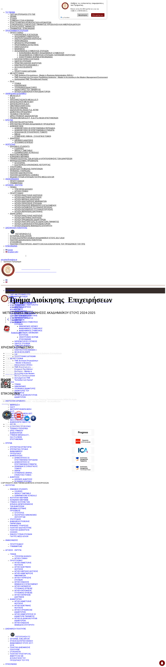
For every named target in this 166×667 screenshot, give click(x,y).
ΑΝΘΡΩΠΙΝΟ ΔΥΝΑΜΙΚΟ (15, 94)
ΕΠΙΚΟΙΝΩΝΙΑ (11, 246)
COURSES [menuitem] (18, 491)
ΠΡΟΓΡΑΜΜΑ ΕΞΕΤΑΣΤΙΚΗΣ (26, 45)
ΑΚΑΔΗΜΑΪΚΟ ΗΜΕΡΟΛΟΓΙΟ (26, 37)
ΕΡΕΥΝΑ (9, 120)
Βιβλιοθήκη (9, 363)
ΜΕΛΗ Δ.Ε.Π (15, 96)
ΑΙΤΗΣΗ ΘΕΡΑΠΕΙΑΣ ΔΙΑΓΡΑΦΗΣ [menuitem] (22, 596)
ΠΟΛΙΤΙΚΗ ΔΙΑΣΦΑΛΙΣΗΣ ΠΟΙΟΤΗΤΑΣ (26, 240)
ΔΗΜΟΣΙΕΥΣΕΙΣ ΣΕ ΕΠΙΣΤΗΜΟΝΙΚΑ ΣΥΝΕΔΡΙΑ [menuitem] (25, 463)
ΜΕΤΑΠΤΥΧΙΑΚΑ (17, 73)
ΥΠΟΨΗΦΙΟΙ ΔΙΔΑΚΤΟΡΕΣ (25, 87)
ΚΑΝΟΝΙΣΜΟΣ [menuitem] (20, 386)
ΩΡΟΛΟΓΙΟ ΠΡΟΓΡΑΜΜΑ (25, 43)
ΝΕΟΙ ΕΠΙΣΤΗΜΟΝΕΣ (19, 108)
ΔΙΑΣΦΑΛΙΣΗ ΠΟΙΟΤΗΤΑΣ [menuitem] (15, 629)
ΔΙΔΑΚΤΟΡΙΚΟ (16, 213)
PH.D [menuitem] (12, 382)
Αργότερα (82, 15)
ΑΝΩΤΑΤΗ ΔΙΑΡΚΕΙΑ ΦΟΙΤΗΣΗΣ (27, 39)
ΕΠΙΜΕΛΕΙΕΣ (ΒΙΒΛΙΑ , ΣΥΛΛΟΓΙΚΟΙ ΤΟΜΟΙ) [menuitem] (23, 474)
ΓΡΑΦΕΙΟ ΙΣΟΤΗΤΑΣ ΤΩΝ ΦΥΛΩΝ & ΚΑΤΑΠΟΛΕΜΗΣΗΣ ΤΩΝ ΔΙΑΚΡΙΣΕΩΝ (41, 159)
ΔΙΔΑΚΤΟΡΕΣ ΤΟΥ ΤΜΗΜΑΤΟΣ (27, 89)
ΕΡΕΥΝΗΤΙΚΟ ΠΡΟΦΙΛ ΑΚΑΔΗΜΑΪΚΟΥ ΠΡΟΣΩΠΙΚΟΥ (32, 124)
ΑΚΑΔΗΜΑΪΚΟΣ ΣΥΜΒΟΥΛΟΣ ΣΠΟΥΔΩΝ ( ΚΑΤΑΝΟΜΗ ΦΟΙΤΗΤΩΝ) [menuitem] (30, 333)
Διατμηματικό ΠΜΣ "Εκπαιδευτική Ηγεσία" (31, 79)
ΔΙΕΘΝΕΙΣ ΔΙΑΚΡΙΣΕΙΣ (23, 140)
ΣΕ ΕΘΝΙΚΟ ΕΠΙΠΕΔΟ (23, 142)
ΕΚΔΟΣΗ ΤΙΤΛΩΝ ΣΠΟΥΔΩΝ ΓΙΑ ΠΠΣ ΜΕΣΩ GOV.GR (32, 177)
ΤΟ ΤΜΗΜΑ (10, 12)
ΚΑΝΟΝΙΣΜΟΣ (20, 85)
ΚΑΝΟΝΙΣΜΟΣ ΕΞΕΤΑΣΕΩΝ (26, 35)
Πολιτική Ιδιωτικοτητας (14, 424)
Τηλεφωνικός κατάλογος (15, 372)
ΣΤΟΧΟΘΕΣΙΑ (16, 242)
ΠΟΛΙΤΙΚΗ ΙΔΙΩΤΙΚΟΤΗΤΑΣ (21, 173)
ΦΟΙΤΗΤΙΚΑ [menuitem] (10, 485)
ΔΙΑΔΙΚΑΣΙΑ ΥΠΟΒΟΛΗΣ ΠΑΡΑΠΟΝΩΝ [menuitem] (20, 522)
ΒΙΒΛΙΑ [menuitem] (17, 471)
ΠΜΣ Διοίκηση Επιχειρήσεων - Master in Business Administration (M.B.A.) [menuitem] (26, 363)
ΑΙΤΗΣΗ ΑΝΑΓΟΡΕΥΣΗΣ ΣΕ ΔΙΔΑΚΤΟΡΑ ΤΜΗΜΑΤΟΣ (36, 222)
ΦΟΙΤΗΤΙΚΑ (10, 144)
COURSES (19, 148)
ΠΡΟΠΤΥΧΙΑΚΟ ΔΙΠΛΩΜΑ (25, 71)
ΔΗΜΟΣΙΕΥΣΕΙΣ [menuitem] (16, 456)
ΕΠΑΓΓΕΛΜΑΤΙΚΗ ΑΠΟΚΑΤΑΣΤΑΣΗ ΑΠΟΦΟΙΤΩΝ (30, 22)
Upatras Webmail (12, 355)
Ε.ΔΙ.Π (12, 98)
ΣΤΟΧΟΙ (13, 18)
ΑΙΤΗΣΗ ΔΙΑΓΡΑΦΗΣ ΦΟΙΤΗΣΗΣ (28, 197)
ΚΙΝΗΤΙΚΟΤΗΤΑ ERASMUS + (26, 65)
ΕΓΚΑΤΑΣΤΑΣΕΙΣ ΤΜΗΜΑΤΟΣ (22, 26)
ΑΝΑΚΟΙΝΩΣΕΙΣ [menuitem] (11, 540)
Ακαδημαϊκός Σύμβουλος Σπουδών (41, 256)
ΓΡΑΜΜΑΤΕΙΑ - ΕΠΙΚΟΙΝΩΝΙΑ (22, 28)
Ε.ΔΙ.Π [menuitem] (12, 407)
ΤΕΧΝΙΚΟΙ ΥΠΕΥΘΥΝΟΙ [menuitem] (19, 428)
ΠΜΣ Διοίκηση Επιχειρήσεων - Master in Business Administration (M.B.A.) (43, 75)
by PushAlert (65, 17)
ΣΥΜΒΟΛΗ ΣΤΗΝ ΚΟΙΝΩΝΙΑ (22, 20)
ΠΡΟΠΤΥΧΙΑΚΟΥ (17, 181)
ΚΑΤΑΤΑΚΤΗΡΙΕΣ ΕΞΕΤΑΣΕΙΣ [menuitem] (25, 341)
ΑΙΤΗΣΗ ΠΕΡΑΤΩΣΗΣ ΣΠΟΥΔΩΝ (28, 203)
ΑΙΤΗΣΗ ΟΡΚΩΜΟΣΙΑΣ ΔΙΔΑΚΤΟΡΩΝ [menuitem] (23, 611)
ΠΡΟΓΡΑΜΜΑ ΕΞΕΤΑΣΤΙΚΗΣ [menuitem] (25, 316)
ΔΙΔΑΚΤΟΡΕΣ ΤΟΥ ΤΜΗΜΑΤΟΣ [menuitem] (21, 392)
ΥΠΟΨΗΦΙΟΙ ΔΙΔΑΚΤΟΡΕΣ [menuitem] (24, 388)
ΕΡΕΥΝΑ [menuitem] (8, 443)
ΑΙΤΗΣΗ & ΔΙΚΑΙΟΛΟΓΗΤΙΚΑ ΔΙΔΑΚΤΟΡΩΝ (32, 91)
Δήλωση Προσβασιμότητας (16, 426)
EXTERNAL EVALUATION (21, 236)
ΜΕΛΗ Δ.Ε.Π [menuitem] (15, 405)
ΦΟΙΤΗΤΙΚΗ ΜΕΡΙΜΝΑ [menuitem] (19, 498)
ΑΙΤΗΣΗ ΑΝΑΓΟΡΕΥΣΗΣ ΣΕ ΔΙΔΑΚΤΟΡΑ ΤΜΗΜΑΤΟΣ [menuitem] (25, 615)
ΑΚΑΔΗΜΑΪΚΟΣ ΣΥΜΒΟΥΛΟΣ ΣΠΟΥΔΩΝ (31, 51)
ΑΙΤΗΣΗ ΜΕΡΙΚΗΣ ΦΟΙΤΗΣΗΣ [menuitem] (26, 571)
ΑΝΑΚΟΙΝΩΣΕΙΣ (21, 41)
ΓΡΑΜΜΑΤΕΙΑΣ (16, 183)
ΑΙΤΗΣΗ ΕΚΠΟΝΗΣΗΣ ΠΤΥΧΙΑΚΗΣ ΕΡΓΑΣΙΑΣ (33, 209)
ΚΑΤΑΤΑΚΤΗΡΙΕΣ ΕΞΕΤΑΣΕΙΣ (26, 59)
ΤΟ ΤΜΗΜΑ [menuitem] (10, 290)
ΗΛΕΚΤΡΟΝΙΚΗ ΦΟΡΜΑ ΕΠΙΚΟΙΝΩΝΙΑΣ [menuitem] (28, 338)
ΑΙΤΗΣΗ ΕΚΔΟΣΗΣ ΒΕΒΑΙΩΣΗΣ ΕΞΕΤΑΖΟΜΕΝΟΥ (35, 205)
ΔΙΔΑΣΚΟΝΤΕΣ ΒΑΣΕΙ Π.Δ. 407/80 (24, 110)
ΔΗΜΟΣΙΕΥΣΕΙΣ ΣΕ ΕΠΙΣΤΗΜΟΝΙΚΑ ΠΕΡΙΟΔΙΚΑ (34, 128)
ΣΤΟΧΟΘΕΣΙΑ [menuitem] (15, 652)
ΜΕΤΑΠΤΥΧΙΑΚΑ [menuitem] (16, 358)
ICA (16, 69)
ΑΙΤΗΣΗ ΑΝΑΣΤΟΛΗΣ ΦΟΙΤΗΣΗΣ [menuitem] (22, 564)
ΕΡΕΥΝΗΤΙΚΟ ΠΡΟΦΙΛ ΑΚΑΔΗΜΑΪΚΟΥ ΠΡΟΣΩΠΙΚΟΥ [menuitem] (19, 451)
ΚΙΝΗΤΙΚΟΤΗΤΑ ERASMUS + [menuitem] (25, 350)
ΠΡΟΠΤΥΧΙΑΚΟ (16, 33)
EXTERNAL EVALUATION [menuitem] (19, 639)
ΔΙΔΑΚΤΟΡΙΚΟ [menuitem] (16, 599)
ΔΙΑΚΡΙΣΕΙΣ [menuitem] (14, 477)
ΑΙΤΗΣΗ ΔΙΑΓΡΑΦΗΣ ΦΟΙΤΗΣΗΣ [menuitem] (22, 568)
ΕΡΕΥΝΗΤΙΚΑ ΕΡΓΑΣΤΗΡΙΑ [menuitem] (20, 447)
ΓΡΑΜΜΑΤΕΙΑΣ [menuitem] (16, 546)
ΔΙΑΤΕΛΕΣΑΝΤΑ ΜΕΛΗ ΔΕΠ (21, 102)
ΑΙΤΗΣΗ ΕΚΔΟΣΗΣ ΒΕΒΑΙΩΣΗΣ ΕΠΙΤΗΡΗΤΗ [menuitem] (24, 624)
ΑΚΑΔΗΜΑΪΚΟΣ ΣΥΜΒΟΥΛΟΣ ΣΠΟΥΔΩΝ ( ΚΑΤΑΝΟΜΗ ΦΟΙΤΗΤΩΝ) (47, 55)
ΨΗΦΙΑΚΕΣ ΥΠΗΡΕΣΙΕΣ (20, 171)
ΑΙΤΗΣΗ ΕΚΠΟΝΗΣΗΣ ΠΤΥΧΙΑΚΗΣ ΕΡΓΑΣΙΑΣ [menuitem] (23, 592)
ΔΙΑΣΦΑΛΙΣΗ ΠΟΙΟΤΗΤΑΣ (16, 228)
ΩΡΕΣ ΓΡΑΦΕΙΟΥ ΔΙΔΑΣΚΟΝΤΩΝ (24, 116)
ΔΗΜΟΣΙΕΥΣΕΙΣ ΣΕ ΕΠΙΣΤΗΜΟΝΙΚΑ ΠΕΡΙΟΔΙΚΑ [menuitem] (25, 459)
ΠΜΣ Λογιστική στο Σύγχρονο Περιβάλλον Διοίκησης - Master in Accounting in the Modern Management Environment (61, 77)
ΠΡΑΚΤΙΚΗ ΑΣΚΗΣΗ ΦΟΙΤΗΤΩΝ (27, 63)
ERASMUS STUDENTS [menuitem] (19, 489)
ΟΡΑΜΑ (13, 16)
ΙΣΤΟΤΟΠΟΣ (19, 163)
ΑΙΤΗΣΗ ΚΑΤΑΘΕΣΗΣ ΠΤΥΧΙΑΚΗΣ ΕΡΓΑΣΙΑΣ (33, 207)
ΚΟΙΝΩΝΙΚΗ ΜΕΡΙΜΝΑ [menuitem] (19, 500)
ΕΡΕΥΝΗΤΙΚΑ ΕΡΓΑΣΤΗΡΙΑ (21, 122)
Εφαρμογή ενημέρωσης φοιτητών (18, 376)
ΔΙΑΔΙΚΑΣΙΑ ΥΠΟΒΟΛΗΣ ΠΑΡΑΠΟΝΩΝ (26, 169)
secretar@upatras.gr (9, 260)
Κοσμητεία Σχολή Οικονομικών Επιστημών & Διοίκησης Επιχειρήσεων (33, 353)
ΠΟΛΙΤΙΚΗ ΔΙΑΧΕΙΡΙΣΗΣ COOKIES (24, 175)
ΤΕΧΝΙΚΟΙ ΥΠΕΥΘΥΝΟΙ (19, 114)
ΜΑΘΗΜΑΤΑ (19, 49)
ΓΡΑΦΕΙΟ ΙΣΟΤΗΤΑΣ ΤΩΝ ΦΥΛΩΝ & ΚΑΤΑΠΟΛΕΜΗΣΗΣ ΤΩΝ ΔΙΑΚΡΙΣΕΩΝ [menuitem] (21, 504)
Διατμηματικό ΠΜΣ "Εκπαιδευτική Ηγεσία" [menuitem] (23, 379)
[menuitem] (20, 637)
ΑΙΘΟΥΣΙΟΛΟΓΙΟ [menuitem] (21, 318)
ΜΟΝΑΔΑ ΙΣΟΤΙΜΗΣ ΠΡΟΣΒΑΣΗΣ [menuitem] (18, 509)
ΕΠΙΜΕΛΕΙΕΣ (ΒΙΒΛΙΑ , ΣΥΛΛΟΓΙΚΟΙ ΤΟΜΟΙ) (32, 136)
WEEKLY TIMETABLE (23, 150)
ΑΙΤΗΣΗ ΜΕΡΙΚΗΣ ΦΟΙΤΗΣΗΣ (27, 199)
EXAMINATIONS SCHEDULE (26, 152)
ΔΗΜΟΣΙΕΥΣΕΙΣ (16, 126)
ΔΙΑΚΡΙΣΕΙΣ (15, 138)
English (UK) (12, 252)
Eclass (8, 361)
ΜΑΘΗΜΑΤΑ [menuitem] (19, 320)
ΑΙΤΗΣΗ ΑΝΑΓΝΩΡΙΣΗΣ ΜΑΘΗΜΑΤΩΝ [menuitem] (23, 574)
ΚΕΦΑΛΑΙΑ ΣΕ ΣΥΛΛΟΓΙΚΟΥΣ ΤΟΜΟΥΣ (30, 132)
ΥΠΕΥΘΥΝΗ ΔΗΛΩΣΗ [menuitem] (22, 556)
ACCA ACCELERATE (23, 67)
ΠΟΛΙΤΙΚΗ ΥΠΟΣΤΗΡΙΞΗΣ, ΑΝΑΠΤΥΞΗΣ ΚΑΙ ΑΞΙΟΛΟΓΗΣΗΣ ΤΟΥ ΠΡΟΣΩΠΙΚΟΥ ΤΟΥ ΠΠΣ (47, 244)
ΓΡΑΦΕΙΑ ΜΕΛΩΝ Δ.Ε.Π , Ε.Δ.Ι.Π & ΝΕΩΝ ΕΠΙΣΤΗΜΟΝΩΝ (34, 118)
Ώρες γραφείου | (7, 3)
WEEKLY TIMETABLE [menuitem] (22, 493)
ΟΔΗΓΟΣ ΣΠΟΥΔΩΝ (22, 61)
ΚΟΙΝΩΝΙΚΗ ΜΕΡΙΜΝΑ (19, 157)
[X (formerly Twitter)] (8, 320)
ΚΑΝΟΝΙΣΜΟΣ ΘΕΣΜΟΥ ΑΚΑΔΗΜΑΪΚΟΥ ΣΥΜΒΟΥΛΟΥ (41, 53)
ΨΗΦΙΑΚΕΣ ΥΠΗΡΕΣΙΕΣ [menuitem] (19, 526)
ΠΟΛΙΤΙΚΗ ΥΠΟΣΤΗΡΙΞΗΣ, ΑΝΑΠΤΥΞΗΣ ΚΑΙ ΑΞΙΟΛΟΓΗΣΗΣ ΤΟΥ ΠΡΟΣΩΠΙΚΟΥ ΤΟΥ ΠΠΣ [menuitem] (20, 657)
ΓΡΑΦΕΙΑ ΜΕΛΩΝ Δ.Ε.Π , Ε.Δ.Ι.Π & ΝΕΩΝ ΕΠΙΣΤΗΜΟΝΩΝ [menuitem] (19, 437)
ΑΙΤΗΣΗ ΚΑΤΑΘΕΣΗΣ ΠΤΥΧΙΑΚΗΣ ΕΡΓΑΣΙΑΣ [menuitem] (23, 587)
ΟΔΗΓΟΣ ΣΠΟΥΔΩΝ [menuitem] (22, 343)
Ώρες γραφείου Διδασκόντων (13, 256)
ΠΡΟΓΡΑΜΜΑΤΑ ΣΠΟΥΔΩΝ (16, 31)
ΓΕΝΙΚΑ (17, 83)
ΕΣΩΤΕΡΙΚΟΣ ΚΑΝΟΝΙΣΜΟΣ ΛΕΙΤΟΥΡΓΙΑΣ (32, 165)
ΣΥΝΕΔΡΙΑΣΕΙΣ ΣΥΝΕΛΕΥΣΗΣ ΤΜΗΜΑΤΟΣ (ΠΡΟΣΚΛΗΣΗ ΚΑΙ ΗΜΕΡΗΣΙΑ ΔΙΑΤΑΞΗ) (45, 24)
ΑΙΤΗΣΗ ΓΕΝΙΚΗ (21, 191)
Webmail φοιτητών (12, 357)
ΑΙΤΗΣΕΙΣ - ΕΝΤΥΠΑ (14, 185)
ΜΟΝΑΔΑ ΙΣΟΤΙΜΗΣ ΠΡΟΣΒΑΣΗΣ (24, 161)
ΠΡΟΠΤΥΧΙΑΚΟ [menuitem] (16, 560)
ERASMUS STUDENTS (20, 146)
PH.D (12, 81)
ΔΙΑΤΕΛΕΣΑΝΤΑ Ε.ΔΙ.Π (19, 104)
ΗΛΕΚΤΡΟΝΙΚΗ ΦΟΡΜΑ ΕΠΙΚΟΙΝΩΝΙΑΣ (36, 57)
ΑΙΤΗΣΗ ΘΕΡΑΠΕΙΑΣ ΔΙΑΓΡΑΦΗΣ (28, 211)
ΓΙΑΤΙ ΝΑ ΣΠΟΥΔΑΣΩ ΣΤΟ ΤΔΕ (22, 14)
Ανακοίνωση (16, 333)
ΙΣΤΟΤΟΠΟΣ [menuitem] (19, 513)
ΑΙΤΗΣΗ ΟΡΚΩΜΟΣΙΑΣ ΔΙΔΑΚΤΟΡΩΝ (30, 220)
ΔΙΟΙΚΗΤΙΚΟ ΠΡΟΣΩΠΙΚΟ (21, 112)
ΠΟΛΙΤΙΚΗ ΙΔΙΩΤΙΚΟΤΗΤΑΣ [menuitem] (21, 528)
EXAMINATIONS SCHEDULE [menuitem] (25, 496)
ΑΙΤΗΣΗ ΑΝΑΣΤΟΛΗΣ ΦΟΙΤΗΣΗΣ (28, 195)
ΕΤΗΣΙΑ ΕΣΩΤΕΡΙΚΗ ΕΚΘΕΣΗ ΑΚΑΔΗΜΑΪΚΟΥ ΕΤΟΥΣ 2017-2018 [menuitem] (21, 643)
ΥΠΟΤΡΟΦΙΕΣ (16, 167)
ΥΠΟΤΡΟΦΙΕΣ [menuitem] (15, 519)
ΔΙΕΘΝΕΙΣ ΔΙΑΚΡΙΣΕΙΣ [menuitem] (23, 479)
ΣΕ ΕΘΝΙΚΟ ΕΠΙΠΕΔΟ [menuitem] (23, 481)
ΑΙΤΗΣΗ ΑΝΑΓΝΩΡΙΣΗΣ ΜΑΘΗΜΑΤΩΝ (30, 201)
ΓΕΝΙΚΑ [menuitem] (17, 384)
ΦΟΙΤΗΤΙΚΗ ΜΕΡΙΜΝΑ (19, 155)
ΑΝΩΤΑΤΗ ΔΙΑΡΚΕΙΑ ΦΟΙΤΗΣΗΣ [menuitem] (22, 308)
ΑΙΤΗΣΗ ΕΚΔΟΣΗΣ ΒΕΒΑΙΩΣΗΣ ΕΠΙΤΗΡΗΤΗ (33, 226)
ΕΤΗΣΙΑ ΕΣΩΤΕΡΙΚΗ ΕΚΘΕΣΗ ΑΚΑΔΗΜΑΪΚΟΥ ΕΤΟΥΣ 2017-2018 (37, 238)
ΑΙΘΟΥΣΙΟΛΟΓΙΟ (21, 47)
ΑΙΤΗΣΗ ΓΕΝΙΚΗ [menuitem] (20, 558)
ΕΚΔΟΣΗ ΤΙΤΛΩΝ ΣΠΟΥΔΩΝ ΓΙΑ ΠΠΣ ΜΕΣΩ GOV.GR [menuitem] (21, 535)
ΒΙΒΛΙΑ (17, 134)
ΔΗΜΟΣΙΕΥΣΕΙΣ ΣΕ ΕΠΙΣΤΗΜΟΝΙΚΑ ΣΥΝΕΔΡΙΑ (34, 130)
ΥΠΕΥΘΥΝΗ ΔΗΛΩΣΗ (23, 189)
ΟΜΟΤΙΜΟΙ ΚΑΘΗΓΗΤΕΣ (20, 106)
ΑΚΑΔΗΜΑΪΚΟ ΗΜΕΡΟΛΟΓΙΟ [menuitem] (26, 305)
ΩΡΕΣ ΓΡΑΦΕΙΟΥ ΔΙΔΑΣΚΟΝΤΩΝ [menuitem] (16, 432)
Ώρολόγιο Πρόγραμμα (23, 3)
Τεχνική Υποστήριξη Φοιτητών (17, 370)
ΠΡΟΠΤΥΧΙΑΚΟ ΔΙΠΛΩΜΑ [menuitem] (25, 356)
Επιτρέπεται (97, 15)
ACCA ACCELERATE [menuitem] (22, 352)
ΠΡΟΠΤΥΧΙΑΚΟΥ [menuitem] (16, 544)
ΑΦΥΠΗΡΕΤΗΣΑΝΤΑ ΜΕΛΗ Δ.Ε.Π (24, 100)
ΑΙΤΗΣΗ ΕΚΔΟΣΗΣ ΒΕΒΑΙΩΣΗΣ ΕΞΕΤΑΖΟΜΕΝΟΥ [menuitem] (26, 583)
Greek (10, 250)
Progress (9, 359)
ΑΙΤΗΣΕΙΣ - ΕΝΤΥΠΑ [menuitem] (13, 550)
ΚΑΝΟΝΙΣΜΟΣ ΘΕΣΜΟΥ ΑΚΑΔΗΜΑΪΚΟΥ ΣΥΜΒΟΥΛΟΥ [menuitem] (30, 327)
